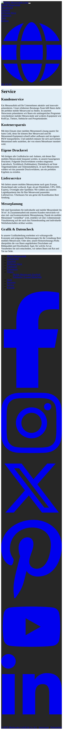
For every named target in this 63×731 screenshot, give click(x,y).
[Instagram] (31, 456)
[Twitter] (31, 517)
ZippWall (5, 10)
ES (10, 84)
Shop (3, 18)
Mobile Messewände (10, 5)
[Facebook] (31, 387)
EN (7, 84)
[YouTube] (31, 652)
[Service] (14, 2)
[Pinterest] (31, 598)
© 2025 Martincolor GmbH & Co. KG (19, 727)
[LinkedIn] (31, 722)
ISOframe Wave (8, 13)
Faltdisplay (6, 15)
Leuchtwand (7, 7)
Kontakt (5, 21)
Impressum (44, 727)
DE (3, 84)
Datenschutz (56, 727)
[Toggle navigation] (29, 3)
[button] (31, 81)
